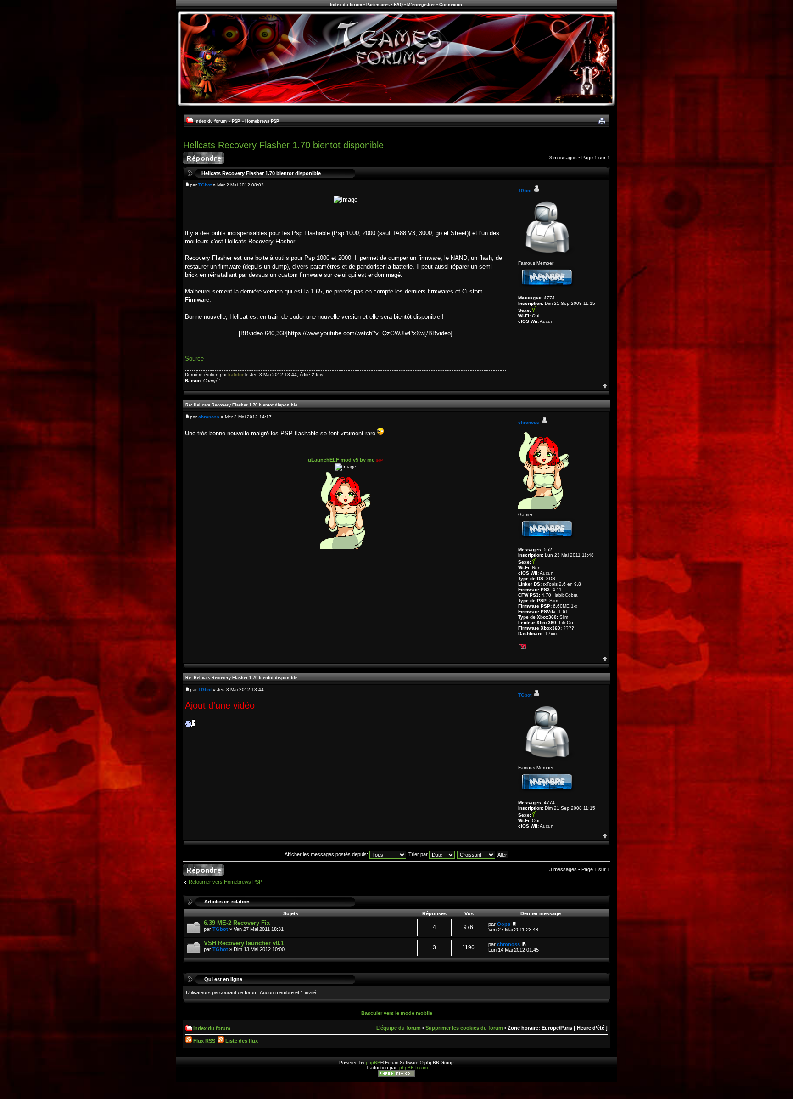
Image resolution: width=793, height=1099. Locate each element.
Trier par (418, 854)
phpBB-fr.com (413, 1067)
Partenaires (378, 4)
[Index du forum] (396, 105)
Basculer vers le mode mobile (396, 1013)
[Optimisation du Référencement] (396, 1075)
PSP (236, 121)
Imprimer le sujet (602, 121)
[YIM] (522, 645)
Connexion (450, 4)
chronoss (208, 416)
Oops (503, 924)
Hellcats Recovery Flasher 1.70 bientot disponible (283, 145)
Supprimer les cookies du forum (464, 1028)
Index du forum (346, 4)
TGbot (205, 184)
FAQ (398, 4)
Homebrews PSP (262, 121)
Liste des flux (241, 1040)
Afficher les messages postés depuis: (327, 854)
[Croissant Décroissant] (483, 854)
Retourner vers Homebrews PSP (225, 882)
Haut (605, 386)
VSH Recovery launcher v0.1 (244, 943)
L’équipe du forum (398, 1028)
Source (194, 358)
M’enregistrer (421, 4)
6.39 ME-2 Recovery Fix (237, 922)
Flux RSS (203, 1040)
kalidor (236, 374)
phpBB (373, 1062)
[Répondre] (203, 158)
